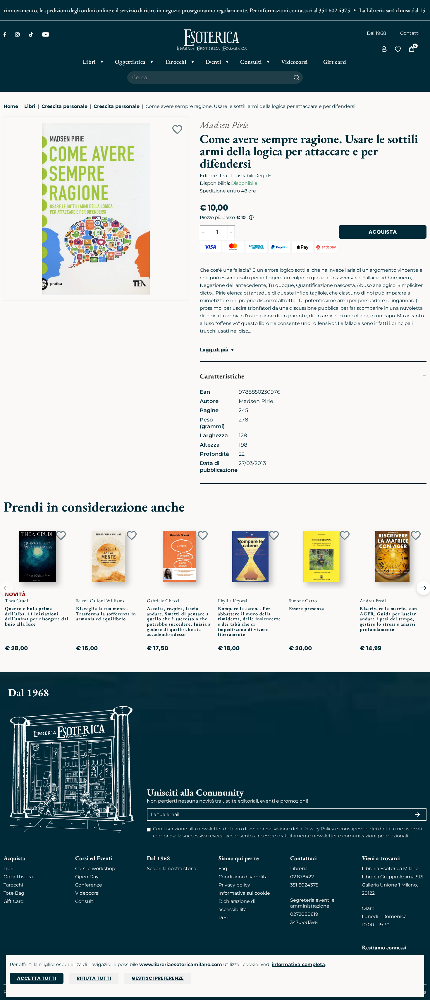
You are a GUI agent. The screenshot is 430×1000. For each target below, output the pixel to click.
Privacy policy (234, 885)
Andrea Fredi (373, 601)
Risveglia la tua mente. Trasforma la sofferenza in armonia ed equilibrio (106, 613)
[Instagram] (17, 34)
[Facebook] (5, 34)
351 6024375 (304, 885)
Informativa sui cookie (244, 893)
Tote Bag (14, 893)
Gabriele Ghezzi (163, 601)
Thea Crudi (16, 601)
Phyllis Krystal (232, 601)
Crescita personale (64, 106)
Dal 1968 (376, 33)
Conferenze (88, 885)
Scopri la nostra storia (171, 868)
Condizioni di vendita (243, 876)
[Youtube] (45, 34)
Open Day (87, 876)
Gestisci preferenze (158, 978)
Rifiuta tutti (94, 978)
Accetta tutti (36, 978)
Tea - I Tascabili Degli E (245, 175)
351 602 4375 (323, 10)
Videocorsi (87, 893)
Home (11, 106)
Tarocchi (13, 885)
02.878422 (302, 876)
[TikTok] (31, 34)
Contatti (409, 33)
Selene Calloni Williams (100, 601)
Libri (29, 106)
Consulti (84, 901)
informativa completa (298, 964)
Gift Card (14, 901)
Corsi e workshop (95, 868)
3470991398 (304, 922)
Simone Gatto (303, 601)
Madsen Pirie (224, 125)
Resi (223, 917)
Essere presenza (306, 608)
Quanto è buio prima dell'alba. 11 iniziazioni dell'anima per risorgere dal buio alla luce (36, 616)
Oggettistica (18, 876)
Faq (223, 868)
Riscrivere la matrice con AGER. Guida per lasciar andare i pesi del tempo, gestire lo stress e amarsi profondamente (388, 618)
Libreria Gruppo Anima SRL (393, 876)
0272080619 (304, 914)
